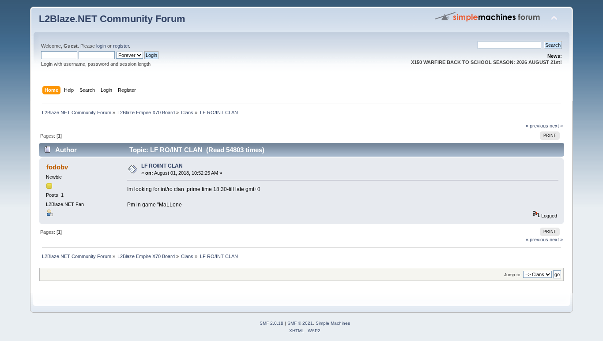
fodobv (57, 167)
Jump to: (513, 274)
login (101, 46)
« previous (537, 125)
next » (556, 125)
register (121, 46)
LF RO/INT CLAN (162, 166)
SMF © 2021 (300, 323)
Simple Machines (333, 323)
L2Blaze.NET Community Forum (112, 18)
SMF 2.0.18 (271, 323)
